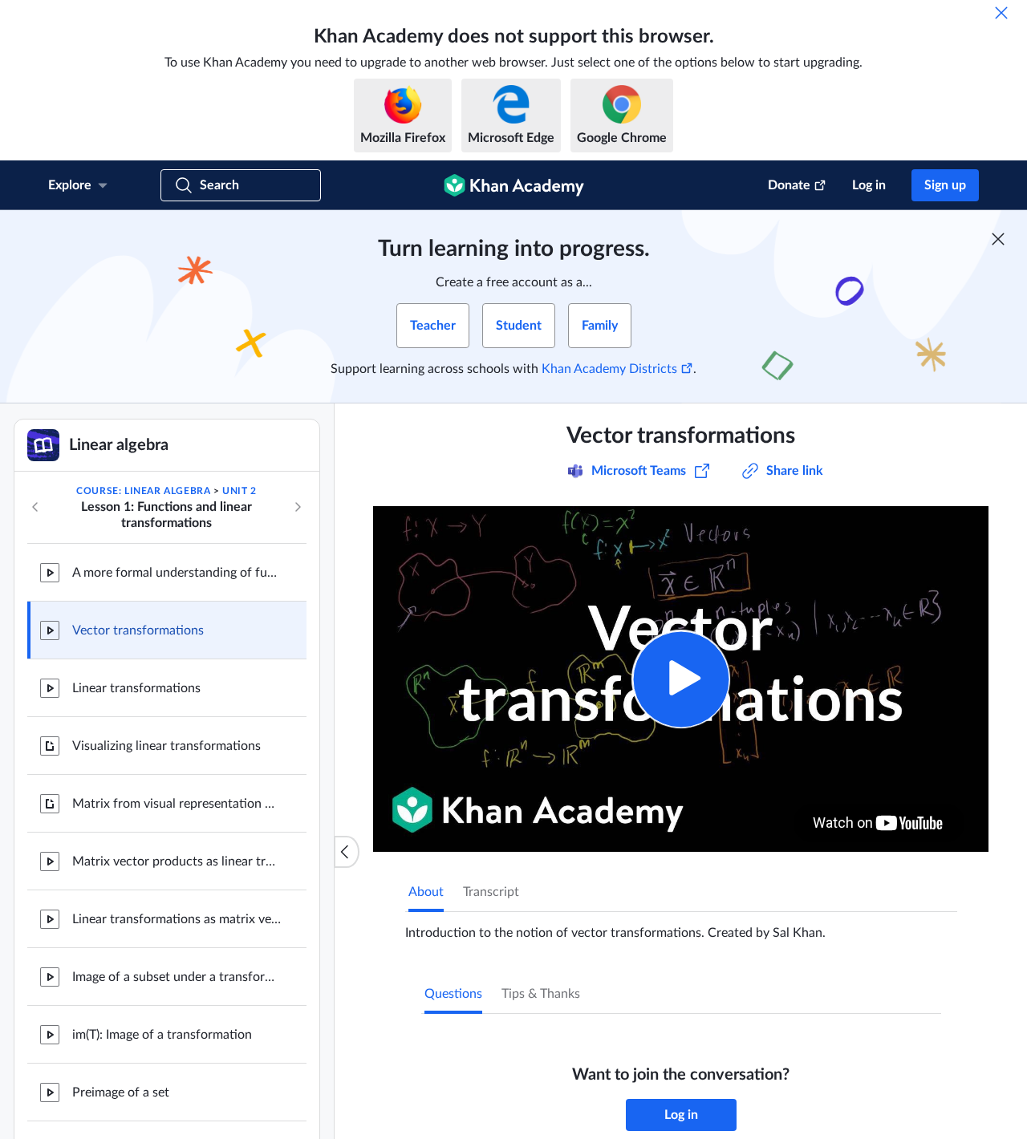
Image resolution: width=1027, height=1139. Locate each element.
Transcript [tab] (491, 892)
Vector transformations (138, 630)
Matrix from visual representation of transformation (176, 803)
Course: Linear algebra (143, 491)
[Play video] (680, 679)
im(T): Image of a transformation (162, 1034)
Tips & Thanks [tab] (540, 993)
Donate (789, 185)
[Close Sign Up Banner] (998, 239)
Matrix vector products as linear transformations (176, 861)
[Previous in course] (35, 507)
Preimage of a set (120, 1092)
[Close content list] (346, 852)
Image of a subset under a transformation (176, 977)
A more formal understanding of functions (176, 572)
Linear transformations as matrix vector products (176, 919)
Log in (869, 185)
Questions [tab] (453, 993)
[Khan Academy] (514, 185)
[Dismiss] (1001, 13)
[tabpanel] (681, 926)
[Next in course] (297, 507)
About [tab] (426, 892)
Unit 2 (239, 491)
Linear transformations (136, 688)
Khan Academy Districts (609, 369)
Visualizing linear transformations (166, 746)
